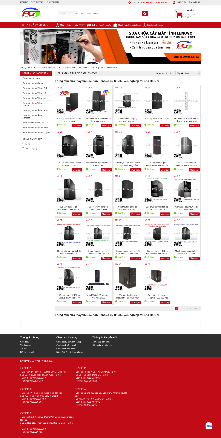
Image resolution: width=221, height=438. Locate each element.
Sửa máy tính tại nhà (33, 83)
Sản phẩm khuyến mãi (102, 345)
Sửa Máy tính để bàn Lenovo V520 (157, 119)
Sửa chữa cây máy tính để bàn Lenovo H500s (157, 208)
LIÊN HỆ (24, 2)
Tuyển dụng (25, 345)
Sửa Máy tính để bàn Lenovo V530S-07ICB (69, 119)
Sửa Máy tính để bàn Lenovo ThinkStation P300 (69, 164)
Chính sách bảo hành (65, 349)
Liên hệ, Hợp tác (27, 352)
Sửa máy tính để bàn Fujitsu (36, 132)
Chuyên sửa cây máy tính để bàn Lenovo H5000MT (69, 252)
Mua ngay (77, 126)
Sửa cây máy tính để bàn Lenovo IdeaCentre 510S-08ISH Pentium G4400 (157, 252)
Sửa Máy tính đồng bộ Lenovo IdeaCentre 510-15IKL (186, 164)
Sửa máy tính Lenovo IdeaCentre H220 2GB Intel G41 (157, 296)
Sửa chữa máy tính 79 (149, 339)
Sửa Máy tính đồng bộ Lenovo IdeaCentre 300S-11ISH (157, 164)
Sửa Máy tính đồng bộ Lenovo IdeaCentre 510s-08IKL (69, 208)
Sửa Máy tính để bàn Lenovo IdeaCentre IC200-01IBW (186, 119)
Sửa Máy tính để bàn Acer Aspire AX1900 (98, 296)
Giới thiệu (24, 342)
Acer (27, 144)
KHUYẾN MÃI (52, 2)
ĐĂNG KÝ (181, 2)
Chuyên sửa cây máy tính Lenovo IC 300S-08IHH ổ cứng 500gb (98, 252)
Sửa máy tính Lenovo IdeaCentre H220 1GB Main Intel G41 (127, 296)
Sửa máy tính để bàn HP (34, 93)
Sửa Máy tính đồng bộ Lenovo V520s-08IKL (98, 208)
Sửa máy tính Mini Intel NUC (36, 122)
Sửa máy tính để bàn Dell (35, 88)
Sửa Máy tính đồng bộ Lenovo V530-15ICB (127, 119)
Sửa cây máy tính (31, 78)
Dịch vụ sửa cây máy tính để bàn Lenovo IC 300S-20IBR (128, 252)
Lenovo (28, 148)
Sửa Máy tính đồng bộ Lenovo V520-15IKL (127, 208)
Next (196, 308)
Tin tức (23, 349)
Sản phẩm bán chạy (101, 342)
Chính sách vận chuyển (66, 345)
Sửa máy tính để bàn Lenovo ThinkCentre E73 (98, 164)
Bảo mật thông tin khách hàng (69, 352)
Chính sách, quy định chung (68, 342)
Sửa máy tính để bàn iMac (35, 127)
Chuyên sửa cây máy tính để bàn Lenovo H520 (186, 208)
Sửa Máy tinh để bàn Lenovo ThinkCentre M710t (98, 119)
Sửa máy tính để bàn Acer (35, 110)
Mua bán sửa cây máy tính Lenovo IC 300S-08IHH (186, 252)
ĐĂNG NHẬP (195, 2)
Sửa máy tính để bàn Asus (35, 98)
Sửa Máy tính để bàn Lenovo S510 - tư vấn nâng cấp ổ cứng (127, 164)
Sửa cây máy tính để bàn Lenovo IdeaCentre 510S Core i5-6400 (69, 296)
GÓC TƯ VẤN (37, 2)
